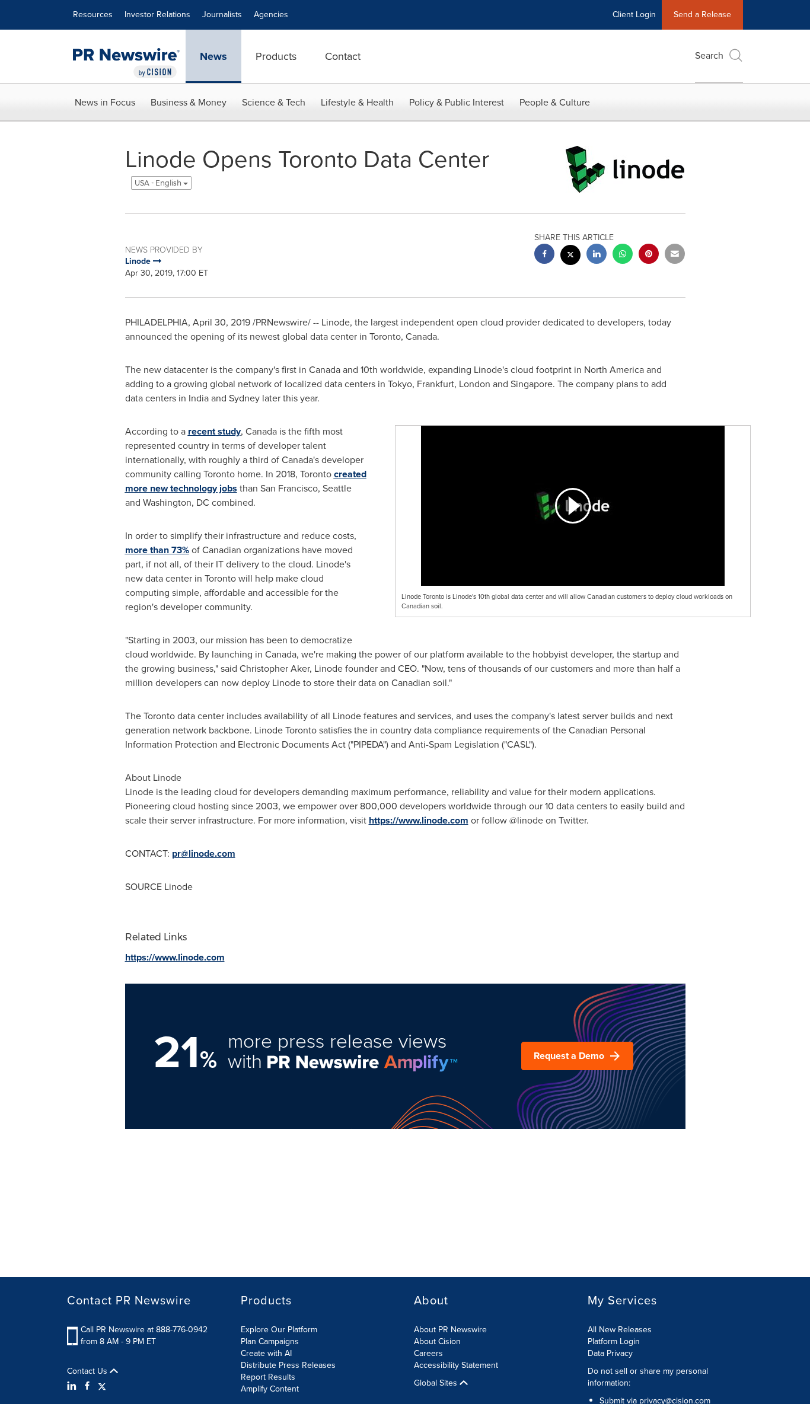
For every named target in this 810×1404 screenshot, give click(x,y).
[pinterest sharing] (649, 255)
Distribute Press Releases (288, 1365)
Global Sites (437, 1383)
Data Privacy (610, 1353)
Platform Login (614, 1341)
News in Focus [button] (105, 102)
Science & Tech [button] (273, 102)
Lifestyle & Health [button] (357, 102)
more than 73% (157, 550)
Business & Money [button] (189, 102)
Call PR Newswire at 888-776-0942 (144, 1329)
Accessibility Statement (456, 1365)
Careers (428, 1353)
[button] (573, 506)
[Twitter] (102, 1386)
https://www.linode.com (418, 820)
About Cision (437, 1341)
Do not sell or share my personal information (648, 1377)
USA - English (159, 182)
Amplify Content (270, 1389)
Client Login (634, 14)
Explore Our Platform (279, 1329)
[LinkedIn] (73, 1386)
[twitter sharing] (570, 256)
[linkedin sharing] (596, 255)
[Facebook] (87, 1386)
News (213, 56)
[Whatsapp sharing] (623, 255)
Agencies (271, 14)
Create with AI (266, 1353)
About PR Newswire (450, 1329)
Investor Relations (157, 14)
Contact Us (88, 1371)
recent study (214, 431)
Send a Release (702, 14)
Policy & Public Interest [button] (456, 102)
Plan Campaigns (270, 1341)
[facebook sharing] (544, 255)
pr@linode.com (203, 853)
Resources (93, 14)
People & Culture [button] (554, 102)
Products (276, 56)
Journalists (222, 14)
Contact (343, 56)
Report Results (268, 1377)
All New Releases (620, 1329)
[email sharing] (675, 255)
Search (709, 55)
